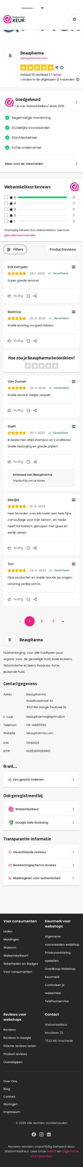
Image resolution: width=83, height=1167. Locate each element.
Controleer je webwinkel (54, 989)
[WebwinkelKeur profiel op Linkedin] (49, 1134)
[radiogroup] (37, 67)
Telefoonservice (57, 1001)
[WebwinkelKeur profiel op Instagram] (41, 1134)
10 (59, 67)
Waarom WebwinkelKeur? (16, 951)
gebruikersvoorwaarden (19, 235)
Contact (9, 1096)
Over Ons (10, 1081)
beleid (51, 1151)
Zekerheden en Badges (20, 964)
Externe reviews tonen (19, 1046)
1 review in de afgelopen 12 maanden (47, 79)
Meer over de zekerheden (24, 164)
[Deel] (35, 295)
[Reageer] (28, 295)
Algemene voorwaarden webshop (62, 940)
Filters (18, 249)
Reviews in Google (17, 1038)
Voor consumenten (17, 972)
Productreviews (63, 249)
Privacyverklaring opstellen (57, 956)
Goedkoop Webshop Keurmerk (60, 973)
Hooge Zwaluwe (50, 707)
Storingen (10, 1104)
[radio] (23, 67)
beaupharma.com (33, 58)
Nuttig (18, 295)
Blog (6, 1089)
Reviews (9, 1030)
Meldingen (11, 939)
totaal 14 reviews (34, 74)
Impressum (11, 1112)
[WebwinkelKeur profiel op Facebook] (34, 1134)
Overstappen (13, 1062)
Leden (7, 931)
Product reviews (15, 1054)
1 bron (56, 75)
